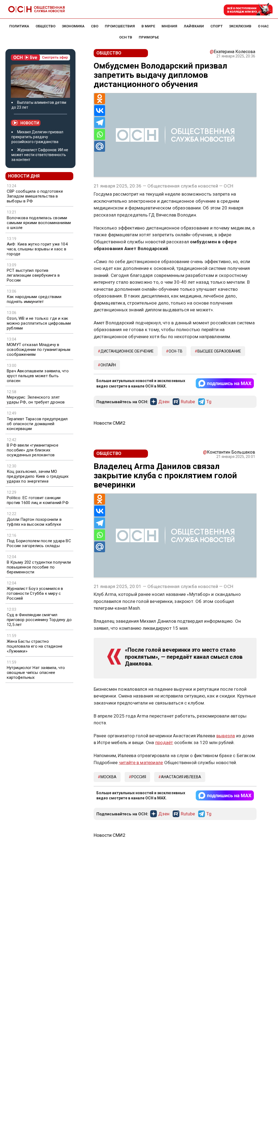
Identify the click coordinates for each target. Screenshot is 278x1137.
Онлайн (108, 365)
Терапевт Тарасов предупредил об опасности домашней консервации (37, 423)
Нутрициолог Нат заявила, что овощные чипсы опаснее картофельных (36, 672)
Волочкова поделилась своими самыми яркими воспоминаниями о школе (39, 222)
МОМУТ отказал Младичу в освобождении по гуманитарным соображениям (39, 349)
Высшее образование (219, 351)
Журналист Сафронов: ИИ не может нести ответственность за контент (39, 155)
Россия (138, 777)
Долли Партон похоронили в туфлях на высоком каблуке (34, 522)
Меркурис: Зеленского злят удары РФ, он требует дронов (36, 400)
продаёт (164, 742)
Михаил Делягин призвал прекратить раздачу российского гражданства (37, 137)
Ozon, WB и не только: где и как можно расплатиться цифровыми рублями (39, 323)
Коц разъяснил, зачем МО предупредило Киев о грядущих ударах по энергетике (38, 476)
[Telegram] (99, 122)
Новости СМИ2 (109, 423)
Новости (29, 123)
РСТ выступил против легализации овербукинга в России (33, 275)
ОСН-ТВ (175, 351)
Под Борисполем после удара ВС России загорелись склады (39, 543)
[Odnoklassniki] (99, 98)
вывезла (225, 735)
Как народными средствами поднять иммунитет (34, 299)
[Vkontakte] (99, 110)
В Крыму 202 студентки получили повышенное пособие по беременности (39, 567)
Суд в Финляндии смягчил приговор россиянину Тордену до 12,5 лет (39, 619)
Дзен (163, 401)
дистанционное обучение (127, 351)
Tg (208, 401)
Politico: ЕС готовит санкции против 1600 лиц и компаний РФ (38, 500)
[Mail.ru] (99, 146)
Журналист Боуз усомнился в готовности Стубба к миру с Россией (35, 593)
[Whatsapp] (99, 134)
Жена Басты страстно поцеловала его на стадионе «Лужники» (34, 646)
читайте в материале (141, 762)
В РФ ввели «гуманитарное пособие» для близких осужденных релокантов (32, 450)
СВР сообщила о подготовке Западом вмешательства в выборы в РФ (35, 196)
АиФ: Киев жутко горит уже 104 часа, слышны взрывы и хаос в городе (37, 249)
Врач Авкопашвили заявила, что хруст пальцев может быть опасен (38, 376)
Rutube (188, 401)
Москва (108, 777)
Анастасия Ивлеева (181, 777)
